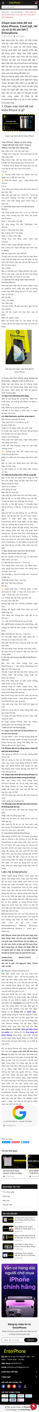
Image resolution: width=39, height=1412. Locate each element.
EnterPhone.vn (27, 1410)
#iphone (18, 928)
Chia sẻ (7, 1142)
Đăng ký (30, 1340)
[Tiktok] (25, 1386)
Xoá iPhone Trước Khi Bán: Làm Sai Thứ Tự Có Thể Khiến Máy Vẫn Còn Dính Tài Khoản (25, 1255)
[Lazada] (20, 1386)
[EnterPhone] (14, 2)
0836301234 (16, 1363)
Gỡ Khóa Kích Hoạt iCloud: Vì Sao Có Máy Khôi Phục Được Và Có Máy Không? (12, 1172)
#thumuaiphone (8, 928)
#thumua (22, 925)
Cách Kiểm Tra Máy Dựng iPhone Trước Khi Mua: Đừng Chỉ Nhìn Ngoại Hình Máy (25, 1246)
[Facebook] (3, 1386)
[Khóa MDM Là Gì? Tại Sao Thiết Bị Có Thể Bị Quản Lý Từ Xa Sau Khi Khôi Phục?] (8, 1229)
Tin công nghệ (8, 1192)
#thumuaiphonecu (9, 925)
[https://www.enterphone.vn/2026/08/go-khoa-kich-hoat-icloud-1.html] (14, 1161)
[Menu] (3, 2)
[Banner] (19, 1290)
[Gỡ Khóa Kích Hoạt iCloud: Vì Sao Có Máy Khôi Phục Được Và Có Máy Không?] (8, 1220)
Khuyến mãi (7, 1205)
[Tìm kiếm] (35, 7)
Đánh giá (6, 1196)
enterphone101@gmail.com (18, 1367)
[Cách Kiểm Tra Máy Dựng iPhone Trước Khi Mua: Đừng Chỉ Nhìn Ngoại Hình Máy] (8, 1246)
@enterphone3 (8, 914)
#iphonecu (33, 925)
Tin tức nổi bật (10, 1214)
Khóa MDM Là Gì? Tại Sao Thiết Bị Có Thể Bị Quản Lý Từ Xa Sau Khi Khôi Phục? (25, 1229)
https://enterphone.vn (20, 971)
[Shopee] (9, 1386)
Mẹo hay (6, 1200)
